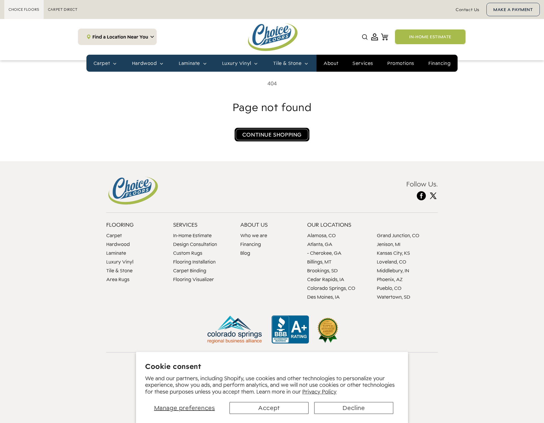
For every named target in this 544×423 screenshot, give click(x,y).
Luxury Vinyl (119, 262)
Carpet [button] (102, 63)
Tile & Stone (119, 270)
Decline (354, 407)
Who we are (253, 235)
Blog (245, 253)
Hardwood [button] (145, 63)
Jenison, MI (388, 244)
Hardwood (118, 244)
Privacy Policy (319, 391)
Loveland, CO (391, 262)
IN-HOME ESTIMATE (430, 36)
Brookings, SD (322, 270)
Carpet (114, 235)
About (331, 63)
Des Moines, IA (323, 297)
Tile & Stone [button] (288, 63)
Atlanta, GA (319, 244)
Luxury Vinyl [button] (237, 63)
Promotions (400, 63)
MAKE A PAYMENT (513, 9)
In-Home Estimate (192, 235)
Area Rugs (117, 279)
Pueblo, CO (389, 288)
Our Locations (329, 225)
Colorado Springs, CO (331, 288)
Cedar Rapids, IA (325, 279)
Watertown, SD (393, 297)
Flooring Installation (194, 262)
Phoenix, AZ (390, 279)
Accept (269, 407)
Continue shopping (272, 134)
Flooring (120, 225)
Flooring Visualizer (193, 279)
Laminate (116, 253)
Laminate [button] (190, 63)
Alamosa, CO (321, 235)
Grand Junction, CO (398, 235)
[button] (364, 37)
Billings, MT (319, 262)
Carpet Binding (189, 270)
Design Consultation (195, 244)
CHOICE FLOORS (23, 9)
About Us (254, 225)
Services (362, 63)
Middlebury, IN (393, 270)
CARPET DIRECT (63, 9)
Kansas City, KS (393, 253)
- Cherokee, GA (324, 253)
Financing (439, 63)
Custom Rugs (187, 253)
